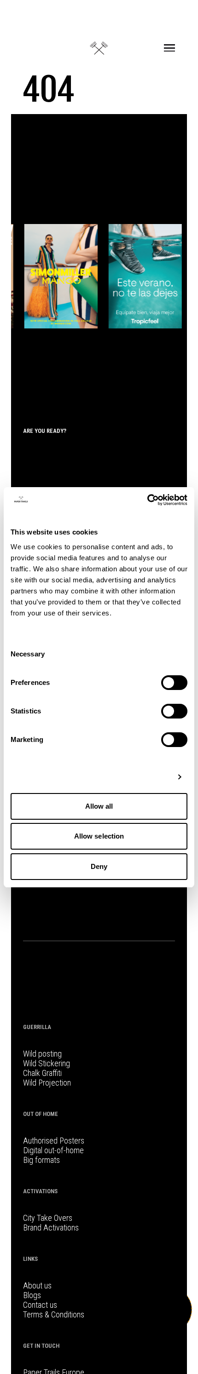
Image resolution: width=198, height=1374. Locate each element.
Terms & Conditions (53, 1314)
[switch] (174, 682)
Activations (40, 1191)
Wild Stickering (46, 1063)
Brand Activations (51, 1227)
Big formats (41, 1160)
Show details (148, 777)
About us (37, 1285)
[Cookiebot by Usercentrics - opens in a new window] (147, 500)
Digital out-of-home (53, 1150)
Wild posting (42, 1053)
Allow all (99, 806)
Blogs (32, 1295)
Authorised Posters (53, 1140)
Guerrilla (37, 1026)
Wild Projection (47, 1082)
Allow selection (99, 836)
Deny (99, 866)
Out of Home (40, 1113)
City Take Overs (47, 1218)
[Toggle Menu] (169, 48)
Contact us (40, 1305)
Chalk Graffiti (42, 1073)
